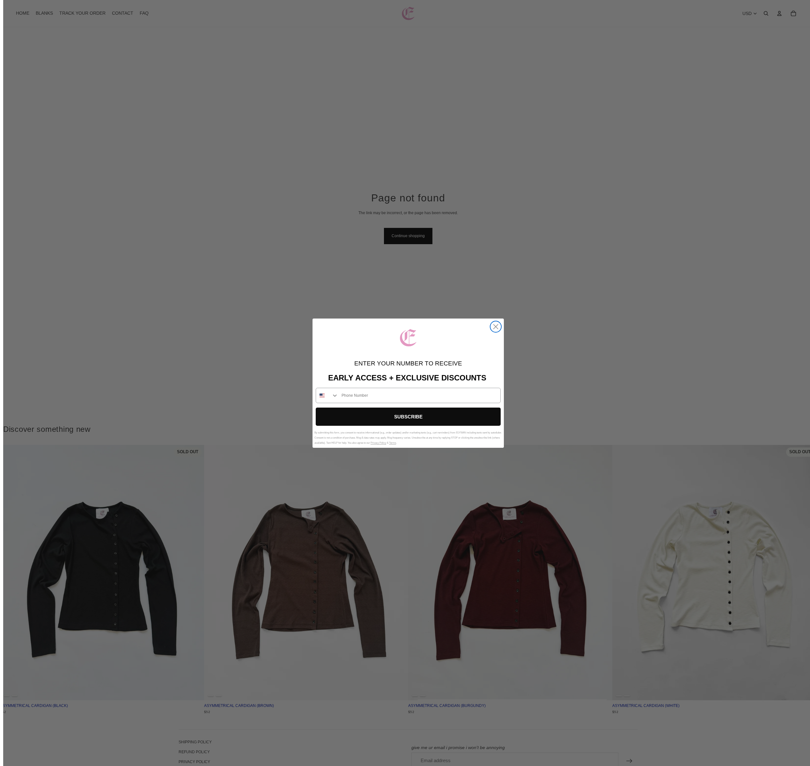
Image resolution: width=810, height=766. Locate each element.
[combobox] (327, 395)
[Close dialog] (495, 326)
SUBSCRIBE (408, 416)
